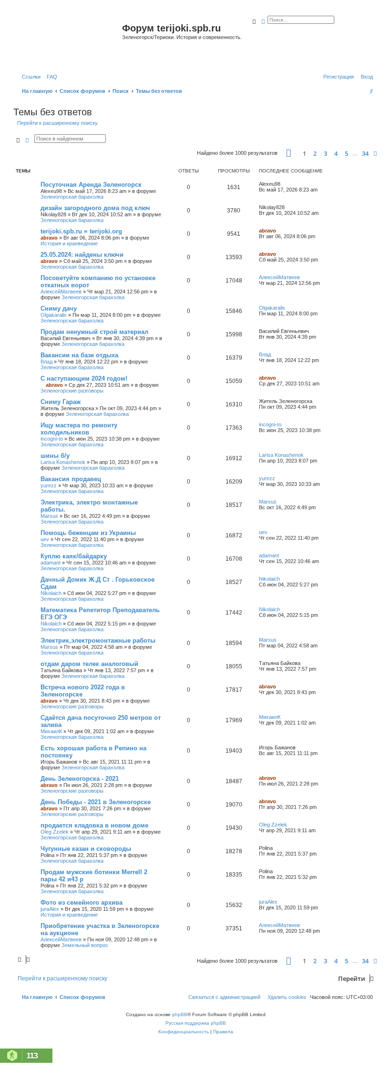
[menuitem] (50, 76)
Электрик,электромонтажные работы (98, 640)
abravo (49, 238)
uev (45, 539)
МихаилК (51, 731)
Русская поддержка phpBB (195, 1023)
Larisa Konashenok (63, 462)
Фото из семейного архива (82, 902)
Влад (46, 361)
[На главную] (69, 40)
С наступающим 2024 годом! (84, 378)
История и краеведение (69, 243)
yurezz (49, 485)
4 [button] (336, 153)
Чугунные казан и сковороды (86, 848)
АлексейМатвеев (61, 291)
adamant (51, 562)
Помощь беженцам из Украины (88, 532)
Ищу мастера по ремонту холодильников (79, 429)
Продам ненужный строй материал (94, 331)
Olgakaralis (54, 315)
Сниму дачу (59, 308)
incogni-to (52, 439)
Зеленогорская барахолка (72, 197)
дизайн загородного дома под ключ (95, 208)
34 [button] (365, 153)
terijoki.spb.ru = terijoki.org (81, 231)
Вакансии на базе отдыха (79, 355)
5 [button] (346, 153)
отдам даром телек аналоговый (89, 663)
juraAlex (50, 909)
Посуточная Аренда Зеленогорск (91, 184)
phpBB (179, 1014)
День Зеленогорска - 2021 (80, 778)
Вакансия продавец (71, 479)
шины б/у (55, 455)
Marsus (49, 516)
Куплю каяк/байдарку (74, 556)
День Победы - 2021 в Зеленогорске (96, 802)
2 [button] (315, 153)
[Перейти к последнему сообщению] (284, 184)
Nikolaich (51, 593)
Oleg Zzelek (55, 832)
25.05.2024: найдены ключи (82, 254)
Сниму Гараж (61, 401)
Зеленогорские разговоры (72, 390)
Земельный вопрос (85, 945)
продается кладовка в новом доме (94, 825)
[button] (288, 153)
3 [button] (325, 153)
